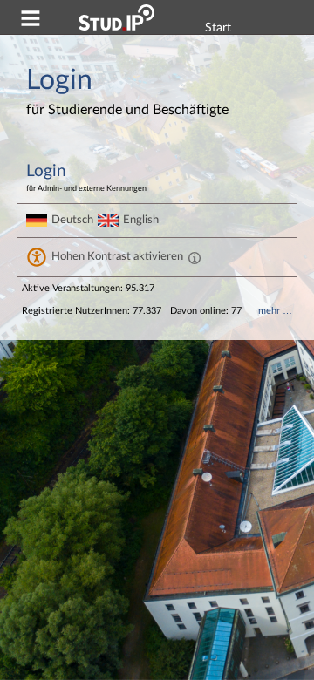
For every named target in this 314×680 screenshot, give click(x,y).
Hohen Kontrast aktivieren (117, 256)
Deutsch (72, 219)
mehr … (275, 311)
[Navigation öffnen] (30, 21)
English (141, 219)
